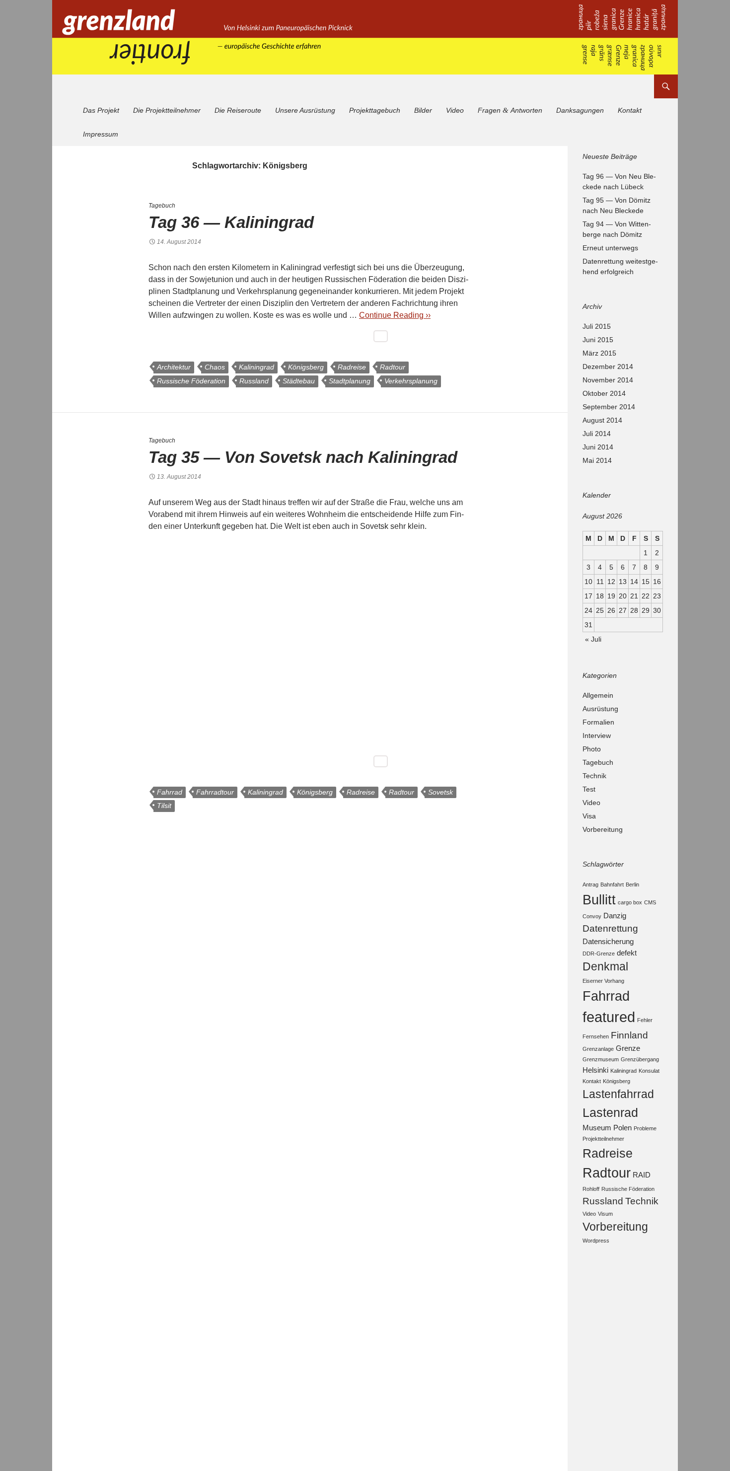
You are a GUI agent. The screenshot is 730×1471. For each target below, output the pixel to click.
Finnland (629, 1035)
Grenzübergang (640, 1059)
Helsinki (595, 1070)
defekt (627, 953)
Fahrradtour (215, 792)
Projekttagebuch (374, 110)
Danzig (614, 915)
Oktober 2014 (604, 393)
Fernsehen (596, 1036)
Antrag (590, 884)
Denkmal (605, 966)
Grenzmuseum (601, 1059)
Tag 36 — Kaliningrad (231, 222)
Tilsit (164, 805)
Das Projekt (101, 110)
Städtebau (299, 381)
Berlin (632, 884)
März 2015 (599, 353)
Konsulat (649, 1071)
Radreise (352, 367)
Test (589, 789)
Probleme (645, 1128)
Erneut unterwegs (610, 248)
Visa (589, 816)
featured (609, 1017)
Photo (592, 749)
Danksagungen (580, 110)
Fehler (645, 1020)
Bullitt (599, 899)
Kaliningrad (256, 367)
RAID (642, 1175)
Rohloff (591, 1189)
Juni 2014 (598, 447)
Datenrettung (610, 928)
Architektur (174, 367)
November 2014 (608, 380)
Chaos (215, 367)
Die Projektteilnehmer (167, 110)
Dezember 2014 (608, 366)
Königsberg (306, 367)
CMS (650, 902)
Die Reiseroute (238, 110)
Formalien (598, 722)
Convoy (592, 916)
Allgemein (598, 695)
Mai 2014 (597, 460)
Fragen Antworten (510, 110)
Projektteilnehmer (603, 1139)
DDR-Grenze (599, 953)
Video (455, 110)
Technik (594, 776)
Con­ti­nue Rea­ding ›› (395, 315)
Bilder (423, 110)
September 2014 (609, 407)
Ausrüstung (600, 709)
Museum (597, 1127)
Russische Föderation (191, 381)
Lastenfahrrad (618, 1094)
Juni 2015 (598, 340)
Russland (254, 381)
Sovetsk (440, 792)
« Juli (593, 639)
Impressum (100, 134)
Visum (605, 1214)
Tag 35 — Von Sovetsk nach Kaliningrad (302, 457)
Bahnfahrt (612, 884)
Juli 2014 (597, 434)
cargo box (630, 902)
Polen (622, 1127)
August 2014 (602, 420)
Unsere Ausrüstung (305, 110)
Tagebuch (161, 205)
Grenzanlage (598, 1049)
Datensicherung (608, 941)
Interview (597, 735)
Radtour (392, 367)
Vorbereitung (603, 829)
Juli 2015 (597, 326)
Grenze (628, 1048)
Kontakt (630, 110)
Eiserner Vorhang (603, 981)
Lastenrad (610, 1112)
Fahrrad (169, 792)
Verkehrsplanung (411, 381)
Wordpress (596, 1241)
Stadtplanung (349, 381)
